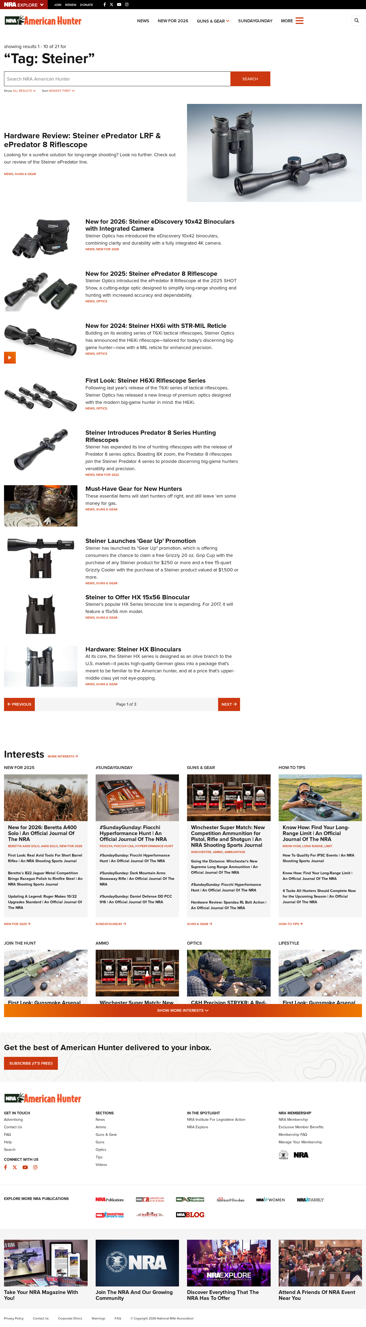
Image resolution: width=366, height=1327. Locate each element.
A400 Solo (49, 846)
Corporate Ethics (70, 1318)
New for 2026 (173, 21)
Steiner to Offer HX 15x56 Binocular (137, 597)
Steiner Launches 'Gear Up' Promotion (140, 541)
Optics (101, 301)
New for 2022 (107, 474)
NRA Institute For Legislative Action (216, 1119)
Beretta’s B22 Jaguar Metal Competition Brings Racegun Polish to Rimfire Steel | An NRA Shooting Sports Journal (45, 878)
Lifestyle (289, 943)
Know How (292, 846)
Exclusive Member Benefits (301, 1127)
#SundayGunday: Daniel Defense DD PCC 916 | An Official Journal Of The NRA (136, 899)
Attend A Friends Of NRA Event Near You (317, 1295)
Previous (21, 704)
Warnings (98, 1318)
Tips (99, 1157)
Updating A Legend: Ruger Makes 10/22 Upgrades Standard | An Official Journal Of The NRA (45, 902)
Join (57, 4)
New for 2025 (15, 924)
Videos (101, 1165)
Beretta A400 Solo (23, 846)
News (143, 21)
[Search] (357, 21)
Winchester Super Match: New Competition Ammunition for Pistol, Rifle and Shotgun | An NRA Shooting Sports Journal (228, 836)
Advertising (13, 1119)
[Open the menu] (299, 20)
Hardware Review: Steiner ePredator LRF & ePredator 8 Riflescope (82, 140)
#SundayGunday (114, 767)
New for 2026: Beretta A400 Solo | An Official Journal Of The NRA (42, 833)
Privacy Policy (14, 1318)
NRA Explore (197, 1127)
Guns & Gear (211, 21)
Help (8, 1142)
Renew (70, 4)
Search (250, 79)
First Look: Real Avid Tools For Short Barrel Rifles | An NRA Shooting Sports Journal (45, 858)
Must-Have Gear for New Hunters (133, 489)
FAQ (7, 1134)
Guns (100, 1142)
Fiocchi (106, 846)
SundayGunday (255, 21)
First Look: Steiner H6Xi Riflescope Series (145, 380)
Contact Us (13, 1127)
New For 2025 (19, 767)
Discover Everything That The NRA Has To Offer (223, 1295)
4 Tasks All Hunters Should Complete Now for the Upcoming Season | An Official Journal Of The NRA (319, 896)
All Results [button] (23, 90)
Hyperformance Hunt (154, 846)
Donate (86, 4)
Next (231, 704)
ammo (218, 852)
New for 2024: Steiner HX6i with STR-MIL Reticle (155, 326)
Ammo (102, 943)
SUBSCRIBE (31, 1063)
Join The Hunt (20, 943)
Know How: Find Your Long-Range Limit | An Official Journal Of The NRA (316, 833)
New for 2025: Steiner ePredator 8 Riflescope (151, 273)
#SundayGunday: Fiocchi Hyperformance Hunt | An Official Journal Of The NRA (133, 833)
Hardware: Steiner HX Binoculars (133, 649)
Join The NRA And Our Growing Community (134, 1295)
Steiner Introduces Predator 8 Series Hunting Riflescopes (150, 436)
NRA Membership (293, 1119)
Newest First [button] (60, 90)
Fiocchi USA (124, 846)
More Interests (61, 756)
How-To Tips (292, 767)
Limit (328, 846)
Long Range (312, 846)
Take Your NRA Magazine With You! (41, 1295)
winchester (201, 852)
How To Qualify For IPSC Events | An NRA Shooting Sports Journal (318, 858)
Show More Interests (212, 1010)
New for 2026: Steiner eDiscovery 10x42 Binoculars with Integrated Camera (159, 225)
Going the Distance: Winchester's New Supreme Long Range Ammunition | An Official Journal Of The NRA (224, 866)
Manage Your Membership (300, 1142)
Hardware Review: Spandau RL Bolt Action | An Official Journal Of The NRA (228, 905)
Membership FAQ (293, 1134)
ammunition (235, 852)
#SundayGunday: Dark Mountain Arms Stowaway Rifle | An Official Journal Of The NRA (137, 878)
